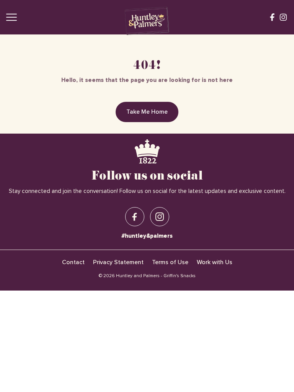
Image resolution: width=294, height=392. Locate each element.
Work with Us (214, 262)
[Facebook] (272, 17)
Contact (73, 262)
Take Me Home (147, 112)
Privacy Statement (118, 262)
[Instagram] (283, 17)
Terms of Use (170, 262)
